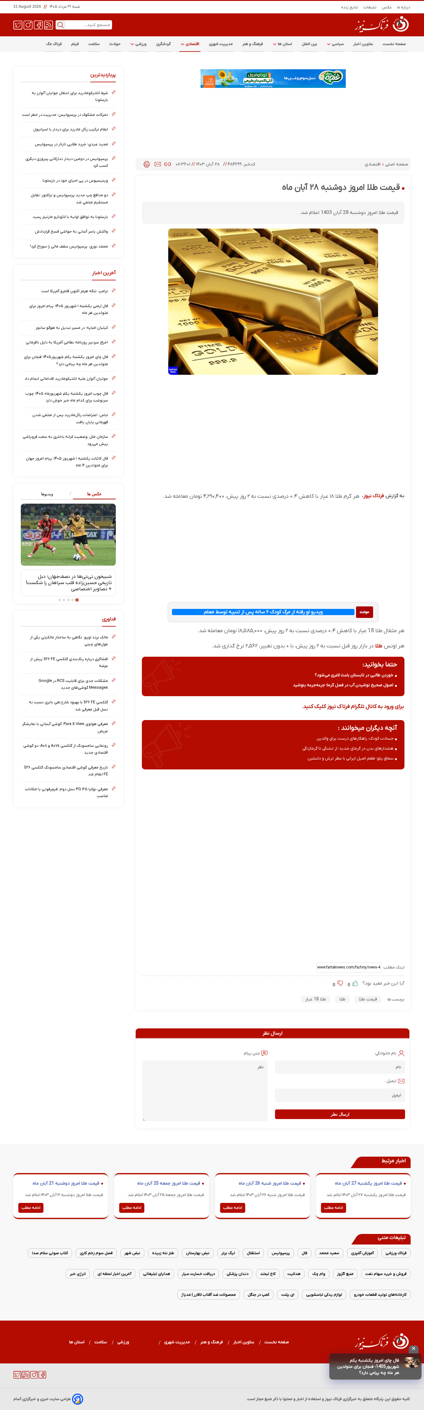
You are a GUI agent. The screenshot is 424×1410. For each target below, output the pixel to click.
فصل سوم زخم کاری (96, 1253)
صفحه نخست (394, 44)
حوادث (115, 44)
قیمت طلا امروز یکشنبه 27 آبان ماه (368, 1183)
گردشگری (163, 44)
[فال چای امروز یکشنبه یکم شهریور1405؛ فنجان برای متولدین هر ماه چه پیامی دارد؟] (411, 1362)
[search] (60, 24)
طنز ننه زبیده (163, 1253)
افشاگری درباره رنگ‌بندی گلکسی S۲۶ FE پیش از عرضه (69, 662)
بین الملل (309, 44)
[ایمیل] (157, 164)
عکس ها (94, 494)
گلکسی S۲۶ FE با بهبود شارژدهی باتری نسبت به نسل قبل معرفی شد (68, 706)
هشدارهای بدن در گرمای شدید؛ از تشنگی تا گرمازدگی (348, 748)
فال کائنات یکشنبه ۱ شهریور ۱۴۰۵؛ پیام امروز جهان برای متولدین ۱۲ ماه (67, 462)
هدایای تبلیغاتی (156, 1273)
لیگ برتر (228, 1253)
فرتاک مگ (54, 44)
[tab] (92, 494)
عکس (387, 7)
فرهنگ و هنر (252, 44)
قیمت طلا (368, 999)
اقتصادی (192, 44)
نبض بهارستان (198, 1253)
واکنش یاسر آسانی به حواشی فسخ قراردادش (71, 231)
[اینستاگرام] (28, 24)
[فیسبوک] (38, 24)
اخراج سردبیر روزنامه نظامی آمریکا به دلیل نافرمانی (67, 342)
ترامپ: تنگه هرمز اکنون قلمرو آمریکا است (74, 291)
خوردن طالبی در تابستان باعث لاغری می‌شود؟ (354, 675)
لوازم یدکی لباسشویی (324, 1294)
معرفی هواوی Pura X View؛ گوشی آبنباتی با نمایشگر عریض (65, 727)
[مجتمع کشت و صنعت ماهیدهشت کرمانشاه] (273, 78)
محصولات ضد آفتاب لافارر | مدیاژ (208, 1294)
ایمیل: (391, 1081)
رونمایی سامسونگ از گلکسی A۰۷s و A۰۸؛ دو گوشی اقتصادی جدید (65, 749)
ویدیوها (47, 494)
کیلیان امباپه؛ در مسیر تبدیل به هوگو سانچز (72, 327)
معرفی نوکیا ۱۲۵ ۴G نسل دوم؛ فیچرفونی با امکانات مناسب (66, 793)
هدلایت (293, 1273)
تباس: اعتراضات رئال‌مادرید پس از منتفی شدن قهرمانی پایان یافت (70, 418)
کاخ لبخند (268, 1273)
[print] (146, 164)
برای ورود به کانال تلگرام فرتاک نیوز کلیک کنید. (353, 706)
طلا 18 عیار (315, 999)
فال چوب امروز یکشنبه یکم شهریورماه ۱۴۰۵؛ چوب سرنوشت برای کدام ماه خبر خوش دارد (66, 397)
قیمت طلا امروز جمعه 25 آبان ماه (168, 1183)
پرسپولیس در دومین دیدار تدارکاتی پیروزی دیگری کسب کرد (66, 162)
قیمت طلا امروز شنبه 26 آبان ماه (270, 1183)
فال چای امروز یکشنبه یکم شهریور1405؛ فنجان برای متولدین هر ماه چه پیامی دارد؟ (368, 1367)
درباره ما (404, 7)
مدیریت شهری (221, 44)
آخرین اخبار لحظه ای (114, 1273)
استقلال (253, 1253)
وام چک (318, 1273)
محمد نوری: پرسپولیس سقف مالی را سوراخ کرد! (69, 246)
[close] (413, 1349)
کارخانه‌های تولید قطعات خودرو (380, 1294)
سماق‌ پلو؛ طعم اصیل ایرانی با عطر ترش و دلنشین (351, 758)
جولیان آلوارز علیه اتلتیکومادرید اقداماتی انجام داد (66, 378)
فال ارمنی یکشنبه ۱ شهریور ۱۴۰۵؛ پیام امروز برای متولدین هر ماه (68, 309)
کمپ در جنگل (258, 1294)
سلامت (94, 44)
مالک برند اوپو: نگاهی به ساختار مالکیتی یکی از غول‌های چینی (69, 641)
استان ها (284, 44)
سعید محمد (329, 1253)
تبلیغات (370, 7)
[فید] (48, 24)
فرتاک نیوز (373, 496)
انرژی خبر (78, 1273)
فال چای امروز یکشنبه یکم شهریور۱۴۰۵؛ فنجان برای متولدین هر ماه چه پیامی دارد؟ (66, 360)
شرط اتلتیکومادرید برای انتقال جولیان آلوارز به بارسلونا (70, 96)
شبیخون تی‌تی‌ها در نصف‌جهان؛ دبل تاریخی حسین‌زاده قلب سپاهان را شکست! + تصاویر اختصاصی (69, 583)
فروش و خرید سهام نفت (386, 1273)
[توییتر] (17, 24)
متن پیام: (251, 1053)
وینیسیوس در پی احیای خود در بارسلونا (75, 180)
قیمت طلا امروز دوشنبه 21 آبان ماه (66, 1183)
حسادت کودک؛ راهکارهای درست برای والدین (355, 738)
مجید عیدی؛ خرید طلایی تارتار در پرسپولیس (71, 144)
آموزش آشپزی (362, 1253)
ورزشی (140, 44)
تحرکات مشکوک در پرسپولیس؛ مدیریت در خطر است (65, 114)
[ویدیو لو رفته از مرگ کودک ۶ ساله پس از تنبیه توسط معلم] (364, 612)
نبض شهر (132, 1253)
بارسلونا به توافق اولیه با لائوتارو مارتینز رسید (70, 217)
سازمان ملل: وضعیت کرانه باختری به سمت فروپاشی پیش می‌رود (65, 440)
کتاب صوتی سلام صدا (50, 1253)
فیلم (75, 44)
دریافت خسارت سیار (198, 1273)
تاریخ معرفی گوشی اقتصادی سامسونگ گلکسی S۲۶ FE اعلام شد (66, 771)
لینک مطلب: (392, 967)
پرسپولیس (281, 1253)
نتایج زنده (350, 7)
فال (304, 1253)
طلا (378, 646)
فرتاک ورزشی (396, 1253)
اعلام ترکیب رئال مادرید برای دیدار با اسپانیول (70, 129)
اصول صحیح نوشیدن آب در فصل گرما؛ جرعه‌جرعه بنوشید (343, 685)
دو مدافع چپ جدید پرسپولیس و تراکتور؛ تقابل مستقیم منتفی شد (69, 199)
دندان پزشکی (237, 1273)
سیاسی (337, 44)
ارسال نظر (340, 1114)
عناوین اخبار (363, 44)
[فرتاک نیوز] (381, 33)
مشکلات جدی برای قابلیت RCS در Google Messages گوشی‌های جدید (73, 684)
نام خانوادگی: (385, 1053)
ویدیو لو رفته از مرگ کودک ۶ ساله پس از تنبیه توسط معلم (263, 612)
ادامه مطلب (333, 1207)
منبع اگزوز (345, 1273)
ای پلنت (287, 1294)
